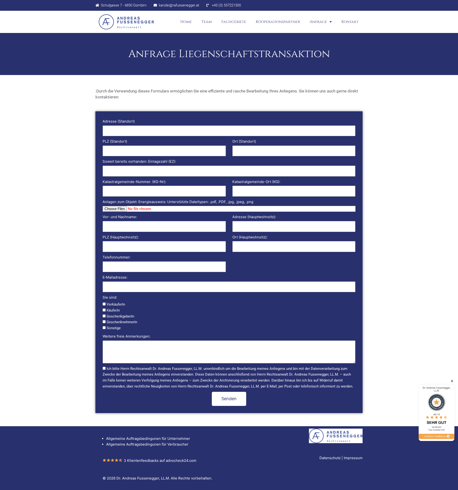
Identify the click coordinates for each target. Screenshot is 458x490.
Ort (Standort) (244, 141)
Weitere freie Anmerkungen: (126, 336)
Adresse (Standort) (119, 121)
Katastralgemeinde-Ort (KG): (256, 181)
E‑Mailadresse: (115, 277)
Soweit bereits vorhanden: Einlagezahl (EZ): (139, 161)
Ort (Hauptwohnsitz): (249, 237)
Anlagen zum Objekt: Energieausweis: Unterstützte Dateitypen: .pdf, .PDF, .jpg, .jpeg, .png (178, 201)
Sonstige (114, 328)
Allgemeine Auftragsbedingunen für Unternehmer (148, 438)
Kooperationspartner (278, 21)
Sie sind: (110, 297)
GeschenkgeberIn (120, 316)
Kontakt (350, 21)
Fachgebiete (233, 21)
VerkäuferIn (116, 304)
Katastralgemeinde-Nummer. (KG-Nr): (134, 181)
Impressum (353, 458)
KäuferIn (113, 310)
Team (206, 21)
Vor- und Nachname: (120, 217)
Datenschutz (330, 458)
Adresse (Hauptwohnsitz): (254, 217)
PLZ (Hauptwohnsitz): (121, 237)
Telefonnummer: (116, 257)
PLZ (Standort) (115, 141)
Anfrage (318, 21)
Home (186, 21)
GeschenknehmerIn (122, 322)
